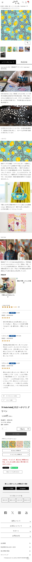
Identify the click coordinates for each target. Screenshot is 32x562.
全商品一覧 (7, 6)
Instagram (23, 488)
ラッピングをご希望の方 (16, 454)
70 (27, 6)
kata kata (23, 6)
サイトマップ (4, 554)
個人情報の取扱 (5, 551)
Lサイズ (19, 500)
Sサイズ (5, 500)
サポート (16, 531)
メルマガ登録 (9, 488)
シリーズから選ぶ (15, 6)
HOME (2, 6)
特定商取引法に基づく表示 (8, 547)
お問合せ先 (16, 536)
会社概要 (3, 543)
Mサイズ (12, 500)
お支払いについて (16, 526)
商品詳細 (24, 62)
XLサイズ (27, 500)
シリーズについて (8, 62)
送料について (16, 521)
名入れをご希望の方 (16, 450)
